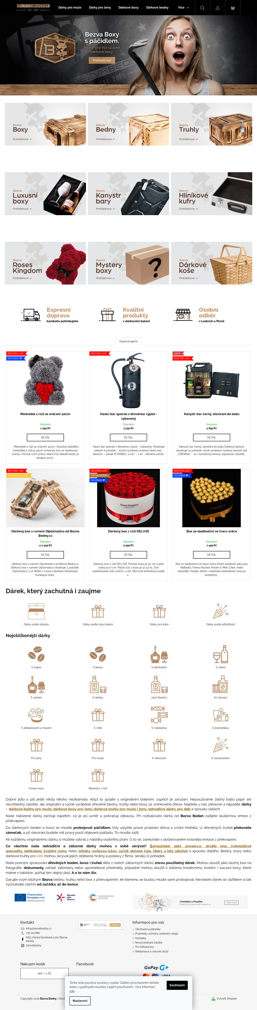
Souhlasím (177, 985)
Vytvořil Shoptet (227, 998)
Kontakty (140, 938)
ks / (44, 973)
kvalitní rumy (55, 851)
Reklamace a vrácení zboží (151, 951)
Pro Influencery (144, 946)
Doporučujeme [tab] (128, 341)
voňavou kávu (104, 851)
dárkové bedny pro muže (30, 809)
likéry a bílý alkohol (170, 851)
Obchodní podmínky (148, 929)
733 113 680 (33, 932)
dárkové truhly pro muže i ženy (120, 809)
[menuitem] (70, 7)
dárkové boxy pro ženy (72, 809)
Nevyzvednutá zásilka (148, 942)
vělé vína (216, 846)
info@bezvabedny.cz (39, 928)
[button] (19, 55)
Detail (45, 437)
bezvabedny (33, 945)
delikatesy (33, 851)
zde (72, 991)
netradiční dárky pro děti (169, 809)
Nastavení (80, 1001)
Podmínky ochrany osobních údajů (156, 933)
